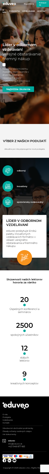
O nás (4, 11)
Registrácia (29, 4)
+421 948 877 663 (16, 446)
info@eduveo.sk (15, 444)
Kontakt (41, 11)
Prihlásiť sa (42, 4)
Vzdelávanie (28, 11)
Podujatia (14, 11)
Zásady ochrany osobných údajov (17, 431)
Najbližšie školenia (18, 89)
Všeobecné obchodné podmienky (18, 428)
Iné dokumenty (9, 434)
